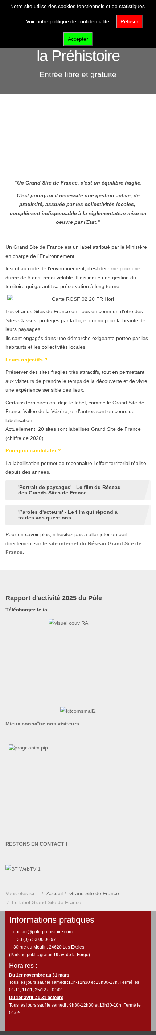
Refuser (129, 21)
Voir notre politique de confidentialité (67, 21)
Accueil (54, 893)
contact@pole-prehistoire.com (42, 931)
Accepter (78, 39)
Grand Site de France (94, 893)
